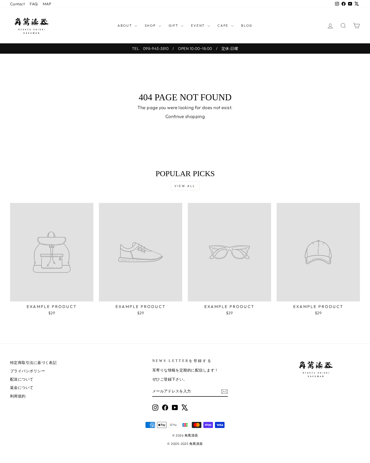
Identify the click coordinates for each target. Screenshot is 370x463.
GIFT (174, 25)
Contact (17, 4)
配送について (21, 379)
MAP (47, 4)
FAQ (34, 4)
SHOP (151, 25)
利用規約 (18, 396)
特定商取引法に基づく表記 (33, 362)
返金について (21, 387)
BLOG (246, 25)
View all (185, 186)
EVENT (198, 25)
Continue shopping (185, 116)
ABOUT (125, 25)
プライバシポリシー (27, 370)
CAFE (223, 25)
